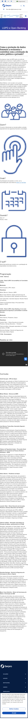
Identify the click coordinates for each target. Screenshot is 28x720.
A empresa (11, 15)
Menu (8, 15)
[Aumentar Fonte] (11, 1)
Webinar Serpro (17, 16)
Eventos (14, 15)
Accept (14, 713)
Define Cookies (14, 709)
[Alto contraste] (5, 1)
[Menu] (3, 9)
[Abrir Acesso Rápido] (21, 6)
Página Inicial (5, 16)
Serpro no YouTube (21, 182)
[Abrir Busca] (23, 5)
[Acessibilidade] (2, 1)
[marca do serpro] (6, 5)
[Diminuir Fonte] (8, 1)
